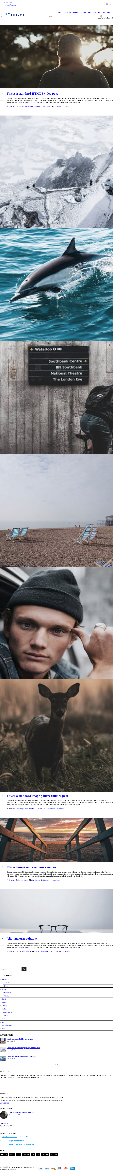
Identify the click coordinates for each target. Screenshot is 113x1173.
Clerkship (26, 106)
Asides (6, 983)
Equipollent (21, 951)
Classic (4, 999)
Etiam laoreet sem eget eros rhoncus (31, 867)
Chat (38, 106)
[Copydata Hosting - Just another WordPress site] (12, 15)
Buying (20, 106)
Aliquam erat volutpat (22, 938)
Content (43, 106)
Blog (89, 12)
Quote (4, 1022)
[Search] (93, 16)
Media (32, 106)
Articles (4, 979)
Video (4, 1029)
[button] (55, 1064)
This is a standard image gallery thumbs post (37, 795)
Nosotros (9, 2)
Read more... (67, 106)
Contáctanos (11, 5)
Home (60, 12)
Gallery (49, 106)
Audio (12, 1155)
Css (44, 808)
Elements (67, 12)
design (4, 1002)
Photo (4, 1019)
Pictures (47, 951)
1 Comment (58, 106)
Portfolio (97, 12)
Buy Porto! (106, 12)
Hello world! (4, 1048)
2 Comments (57, 951)
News (6, 986)
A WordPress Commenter (9, 1138)
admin (13, 106)
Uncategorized (7, 1025)
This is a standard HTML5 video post (32, 93)
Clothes (26, 808)
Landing (4, 1005)
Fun (38, 1155)
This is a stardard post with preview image (22, 1055)
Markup (31, 808)
